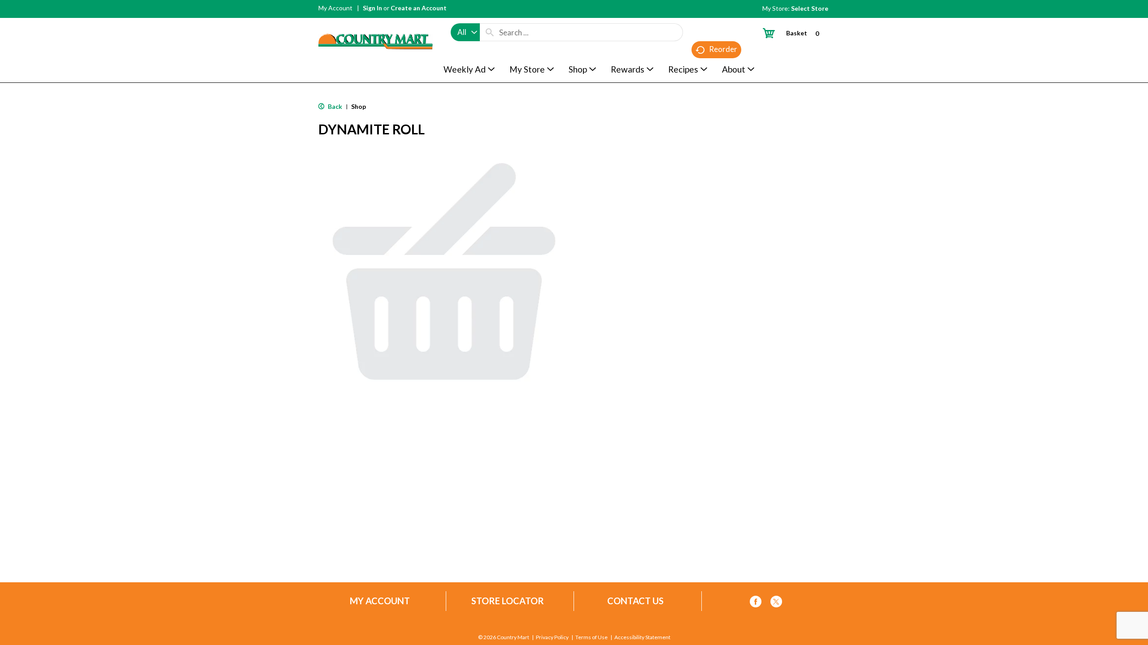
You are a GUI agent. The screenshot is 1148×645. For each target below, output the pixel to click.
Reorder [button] (723, 49)
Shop (358, 106)
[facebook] (755, 603)
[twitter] (776, 603)
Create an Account (419, 8)
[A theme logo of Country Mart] (375, 25)
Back (334, 106)
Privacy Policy (552, 637)
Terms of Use (591, 637)
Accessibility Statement (642, 637)
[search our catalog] (490, 32)
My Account (335, 8)
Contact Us (635, 601)
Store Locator (507, 601)
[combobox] (465, 32)
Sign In (372, 8)
